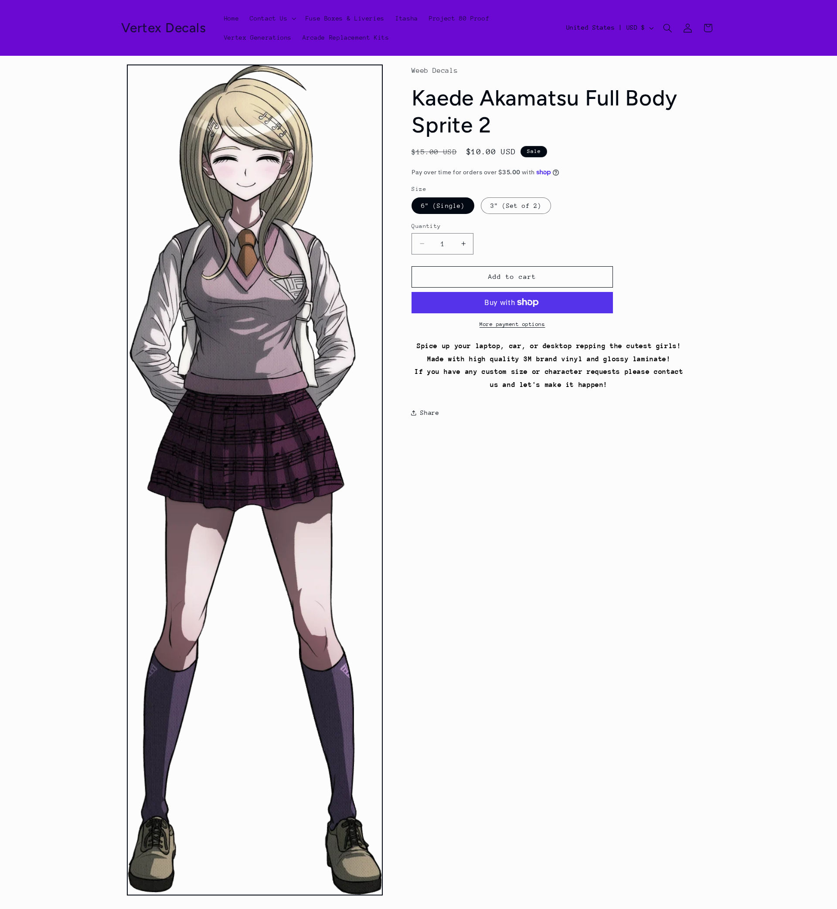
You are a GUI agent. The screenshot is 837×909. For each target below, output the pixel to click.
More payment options (512, 324)
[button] (272, 18)
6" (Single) (443, 205)
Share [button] (429, 412)
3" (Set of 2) (516, 205)
